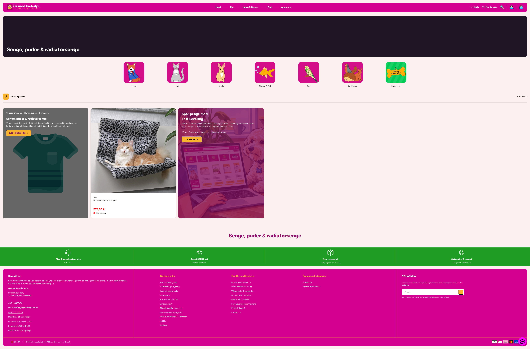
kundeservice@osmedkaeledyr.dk (23, 307)
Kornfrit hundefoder (311, 286)
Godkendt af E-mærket (241, 295)
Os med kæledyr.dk (39, 342)
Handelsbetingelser (168, 282)
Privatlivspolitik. (445, 297)
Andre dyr (286, 7)
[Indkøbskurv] (519, 7)
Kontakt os (236, 312)
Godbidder (307, 282)
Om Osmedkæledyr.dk (241, 282)
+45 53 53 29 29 (15, 312)
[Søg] (502, 7)
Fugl (270, 7)
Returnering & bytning (169, 286)
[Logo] (23, 7)
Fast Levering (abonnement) (243, 304)
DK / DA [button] (17, 342)
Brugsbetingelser (432, 297)
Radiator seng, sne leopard (105, 200)
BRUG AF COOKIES (169, 299)
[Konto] (511, 7)
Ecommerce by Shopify (62, 342)
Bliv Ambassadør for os (241, 286)
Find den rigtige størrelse (171, 308)
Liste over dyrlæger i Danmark (173, 316)
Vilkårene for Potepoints (242, 291)
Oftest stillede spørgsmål (171, 312)
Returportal (165, 295)
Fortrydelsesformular (169, 291)
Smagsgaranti (166, 304)
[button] (460, 292)
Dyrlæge (163, 325)
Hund (218, 7)
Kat (232, 7)
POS (48, 342)
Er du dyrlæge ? (238, 308)
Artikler (163, 321)
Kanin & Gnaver (250, 7)
